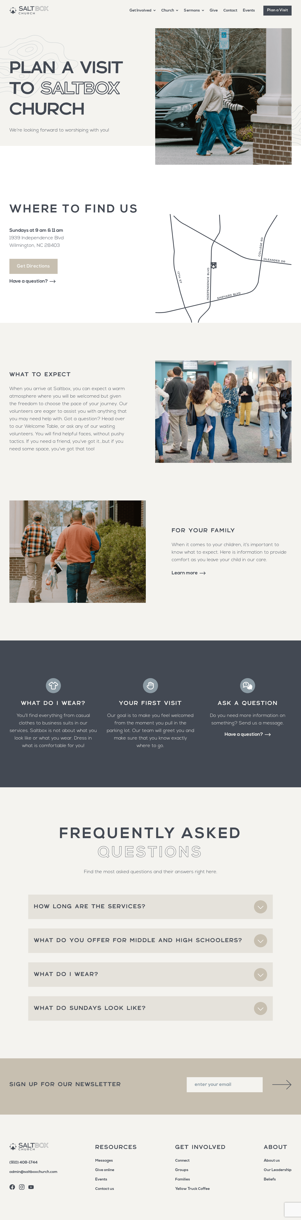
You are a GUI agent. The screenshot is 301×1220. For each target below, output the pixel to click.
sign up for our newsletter (65, 1084)
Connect (182, 1161)
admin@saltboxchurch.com (33, 1172)
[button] (142, 10)
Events (249, 10)
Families (182, 1179)
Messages (104, 1161)
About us (272, 1161)
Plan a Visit (277, 10)
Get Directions (33, 266)
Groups (181, 1170)
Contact (230, 10)
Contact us (104, 1189)
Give (214, 10)
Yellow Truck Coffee (192, 1189)
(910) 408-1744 (23, 1162)
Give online (104, 1170)
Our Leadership (278, 1170)
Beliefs (270, 1179)
